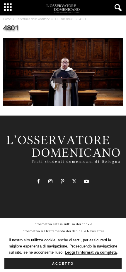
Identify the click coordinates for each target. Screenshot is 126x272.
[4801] (63, 72)
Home (7, 19)
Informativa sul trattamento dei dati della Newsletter (63, 231)
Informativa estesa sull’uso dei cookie (63, 224)
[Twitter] (76, 182)
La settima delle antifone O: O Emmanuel (45, 19)
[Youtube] (87, 182)
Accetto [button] (63, 263)
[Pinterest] (64, 182)
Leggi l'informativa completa (91, 252)
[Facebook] (40, 182)
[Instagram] (52, 182)
